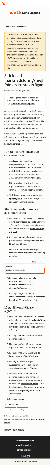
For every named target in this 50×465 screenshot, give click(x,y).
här (8, 68)
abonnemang (13, 100)
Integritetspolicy (23, 445)
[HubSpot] (3, 4)
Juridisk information (25, 441)
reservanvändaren (29, 384)
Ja (10, 410)
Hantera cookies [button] (23, 450)
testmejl (17, 161)
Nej (22, 410)
